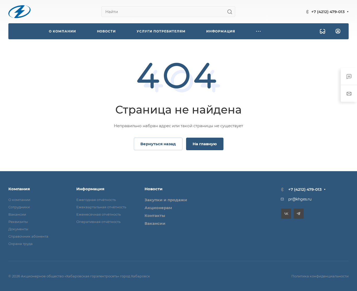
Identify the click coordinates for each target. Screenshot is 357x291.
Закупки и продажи (166, 199)
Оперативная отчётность (98, 222)
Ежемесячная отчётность (98, 214)
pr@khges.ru (300, 199)
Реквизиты (18, 222)
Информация (90, 188)
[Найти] (231, 11)
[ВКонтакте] (286, 214)
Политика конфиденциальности (320, 276)
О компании (19, 200)
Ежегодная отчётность (96, 200)
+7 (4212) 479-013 (328, 11)
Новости (154, 188)
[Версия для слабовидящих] (322, 31)
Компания (19, 188)
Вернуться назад (158, 143)
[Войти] (338, 31)
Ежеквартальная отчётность (101, 207)
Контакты (155, 215)
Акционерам (158, 207)
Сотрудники (19, 207)
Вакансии (17, 214)
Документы (18, 229)
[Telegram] (298, 214)
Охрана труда (20, 244)
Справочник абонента (28, 236)
